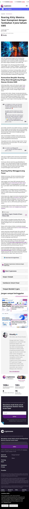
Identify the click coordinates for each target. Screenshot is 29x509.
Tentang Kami (3, 461)
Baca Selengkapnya (14, 371)
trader (23, 86)
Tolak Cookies (5, 505)
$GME (20, 107)
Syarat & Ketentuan (4, 455)
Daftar (14, 416)
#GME (16, 117)
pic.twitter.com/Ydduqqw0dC (11, 148)
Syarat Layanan (20, 420)
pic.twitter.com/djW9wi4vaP (14, 119)
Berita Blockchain (9, 13)
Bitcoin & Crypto (10, 490)
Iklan (13, 458)
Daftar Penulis (21, 380)
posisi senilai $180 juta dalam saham (17, 183)
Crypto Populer (3, 490)
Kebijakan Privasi (12, 420)
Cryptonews (3, 13)
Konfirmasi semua (13, 505)
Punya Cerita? (15, 455)
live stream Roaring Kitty (22, 227)
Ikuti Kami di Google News (12, 257)
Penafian (3, 470)
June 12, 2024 (8, 150)
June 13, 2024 (8, 121)
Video (16, 489)
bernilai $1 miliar (18, 197)
